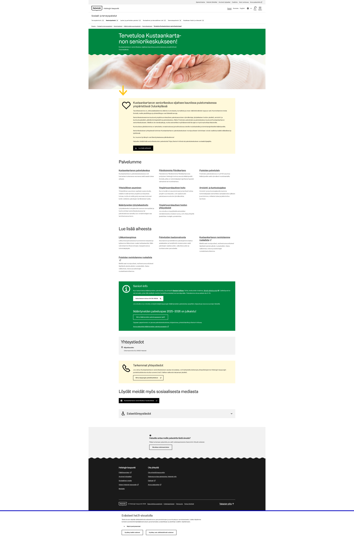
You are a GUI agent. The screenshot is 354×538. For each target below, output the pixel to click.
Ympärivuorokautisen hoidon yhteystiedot (173, 206)
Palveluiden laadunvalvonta (172, 237)
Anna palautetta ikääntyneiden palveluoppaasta (151, 326)
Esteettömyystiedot (139, 413)
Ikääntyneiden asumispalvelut (132, 26)
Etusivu (93, 26)
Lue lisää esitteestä (144, 148)
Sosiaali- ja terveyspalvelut (104, 26)
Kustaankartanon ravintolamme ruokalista (217, 238)
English (242, 8)
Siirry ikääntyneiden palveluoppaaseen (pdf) (150, 317)
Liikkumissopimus (127, 237)
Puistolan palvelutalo (209, 170)
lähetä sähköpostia (212, 291)
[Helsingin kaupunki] (123, 504)
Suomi (229, 8)
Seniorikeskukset (147, 26)
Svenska (235, 8)
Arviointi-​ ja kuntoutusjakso (212, 187)
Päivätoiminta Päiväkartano (172, 170)
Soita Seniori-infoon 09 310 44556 (149, 298)
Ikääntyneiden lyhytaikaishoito (133, 205)
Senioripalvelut (118, 26)
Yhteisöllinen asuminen (130, 187)
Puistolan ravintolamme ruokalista (137, 259)
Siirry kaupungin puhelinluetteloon (149, 378)
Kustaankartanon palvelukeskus (134, 170)
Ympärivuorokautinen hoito (172, 187)
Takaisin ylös (225, 503)
